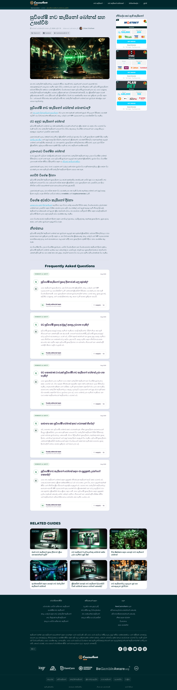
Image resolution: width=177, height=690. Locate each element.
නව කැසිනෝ (98, 3)
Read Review (131, 45)
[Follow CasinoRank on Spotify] (140, 649)
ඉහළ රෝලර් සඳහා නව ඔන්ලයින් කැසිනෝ (56, 614)
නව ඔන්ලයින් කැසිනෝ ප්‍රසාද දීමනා (45, 113)
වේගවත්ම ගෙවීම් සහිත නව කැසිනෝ (56, 606)
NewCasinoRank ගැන (123, 606)
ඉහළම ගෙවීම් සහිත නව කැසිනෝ (56, 621)
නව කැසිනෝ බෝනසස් (116, 3)
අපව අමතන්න (123, 625)
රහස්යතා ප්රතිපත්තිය (75, 687)
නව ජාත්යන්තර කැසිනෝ (91, 614)
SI (32, 649)
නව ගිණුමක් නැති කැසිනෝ (56, 617)
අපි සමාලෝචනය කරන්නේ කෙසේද (123, 610)
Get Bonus (132, 41)
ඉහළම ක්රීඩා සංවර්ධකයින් (91, 617)
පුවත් (145, 3)
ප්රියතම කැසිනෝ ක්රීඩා (71, 161)
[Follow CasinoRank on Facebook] (120, 649)
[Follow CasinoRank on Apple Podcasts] (145, 649)
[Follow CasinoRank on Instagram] (125, 649)
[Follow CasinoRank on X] (130, 649)
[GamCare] (67, 668)
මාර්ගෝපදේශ (133, 3)
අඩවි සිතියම (129, 687)
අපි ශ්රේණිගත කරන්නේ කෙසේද (123, 614)
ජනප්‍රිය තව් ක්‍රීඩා (36, 140)
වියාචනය (123, 621)
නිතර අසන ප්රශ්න (123, 617)
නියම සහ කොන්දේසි (103, 687)
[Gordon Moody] (85, 668)
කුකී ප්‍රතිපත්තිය (49, 687)
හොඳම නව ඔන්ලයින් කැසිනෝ (41, 205)
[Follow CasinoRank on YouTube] (135, 649)
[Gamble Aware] (113, 668)
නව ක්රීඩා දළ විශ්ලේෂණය (91, 610)
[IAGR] (42, 668)
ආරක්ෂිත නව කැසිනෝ (56, 610)
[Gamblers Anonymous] (53, 668)
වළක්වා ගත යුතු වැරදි (90, 606)
